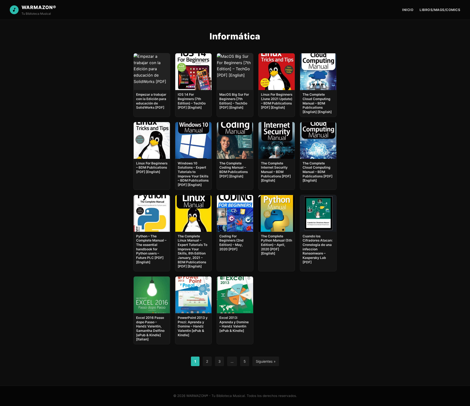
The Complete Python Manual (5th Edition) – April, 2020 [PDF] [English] (276, 244)
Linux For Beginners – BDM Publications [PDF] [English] (151, 167)
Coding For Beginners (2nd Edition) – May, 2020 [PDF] (231, 242)
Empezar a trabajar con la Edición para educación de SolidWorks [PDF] (151, 101)
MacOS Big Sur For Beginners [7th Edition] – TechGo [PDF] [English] (234, 101)
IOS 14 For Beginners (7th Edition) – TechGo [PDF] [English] (192, 101)
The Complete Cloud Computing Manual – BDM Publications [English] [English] (317, 103)
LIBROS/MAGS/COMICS (440, 10)
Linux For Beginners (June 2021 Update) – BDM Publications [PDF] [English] (276, 101)
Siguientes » (266, 361)
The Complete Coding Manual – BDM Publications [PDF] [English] (233, 169)
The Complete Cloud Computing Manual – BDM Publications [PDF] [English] (317, 172)
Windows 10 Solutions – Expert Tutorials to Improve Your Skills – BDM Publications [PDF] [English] (193, 174)
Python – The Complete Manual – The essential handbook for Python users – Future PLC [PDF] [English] (151, 249)
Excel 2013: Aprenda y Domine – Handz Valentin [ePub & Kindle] (234, 324)
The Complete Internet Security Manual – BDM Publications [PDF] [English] (276, 172)
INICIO (407, 10)
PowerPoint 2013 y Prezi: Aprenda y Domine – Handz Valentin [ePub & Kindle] (193, 326)
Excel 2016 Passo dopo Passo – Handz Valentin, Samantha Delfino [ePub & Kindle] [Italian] (150, 328)
